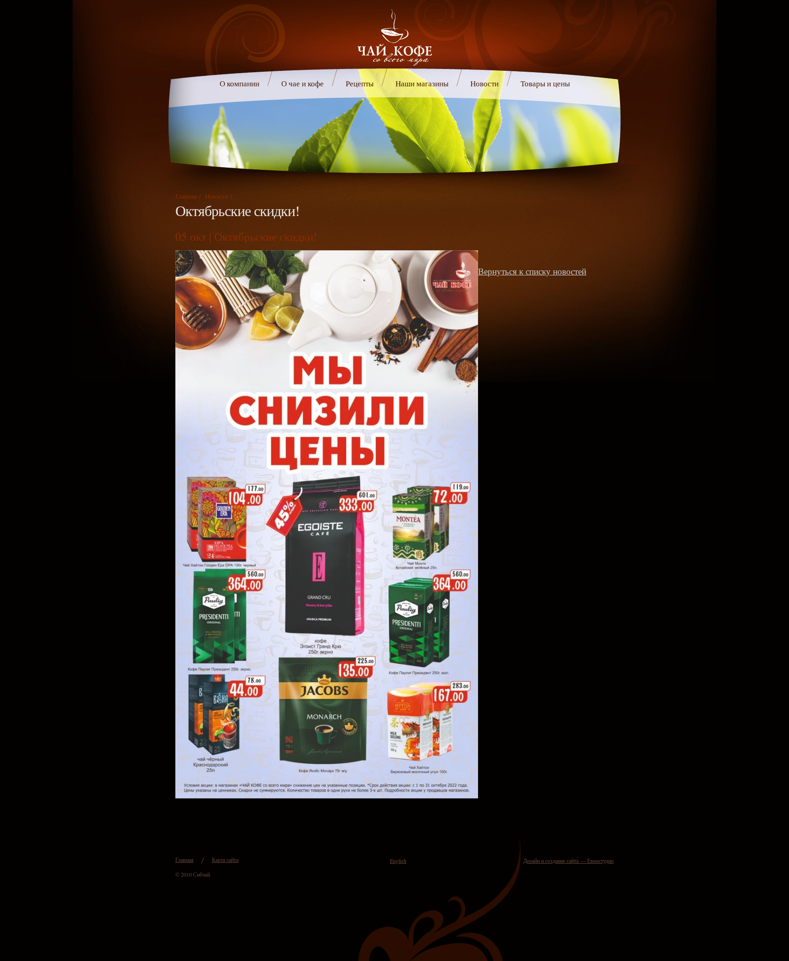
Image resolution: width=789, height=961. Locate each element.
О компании (239, 83)
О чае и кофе (302, 83)
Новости (484, 83)
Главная (186, 196)
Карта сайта (225, 859)
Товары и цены (545, 83)
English (398, 860)
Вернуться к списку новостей (532, 271)
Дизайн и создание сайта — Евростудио (568, 860)
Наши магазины (421, 83)
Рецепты (359, 83)
